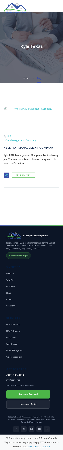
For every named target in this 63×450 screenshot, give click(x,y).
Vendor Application (14, 357)
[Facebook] (16, 429)
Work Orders (11, 344)
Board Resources (27, 385)
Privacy (39, 422)
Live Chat (16, 385)
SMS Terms (31, 422)
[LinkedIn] (47, 429)
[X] (24, 429)
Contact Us (10, 306)
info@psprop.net (13, 380)
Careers (9, 299)
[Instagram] (31, 429)
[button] (6, 175)
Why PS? (9, 280)
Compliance (11, 337)
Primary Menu (56, 8)
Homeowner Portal (28, 404)
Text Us (9, 385)
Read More (23, 175)
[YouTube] (39, 429)
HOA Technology (13, 331)
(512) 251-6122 (15, 375)
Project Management (14, 350)
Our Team (10, 286)
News (8, 293)
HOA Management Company (20, 140)
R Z (9, 136)
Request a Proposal (28, 394)
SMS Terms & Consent (39, 446)
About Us (10, 273)
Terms (23, 422)
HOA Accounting (13, 324)
